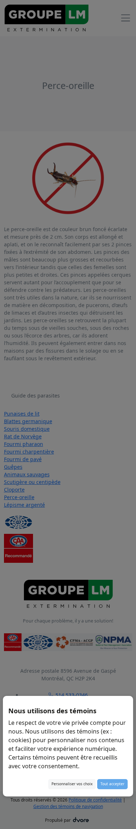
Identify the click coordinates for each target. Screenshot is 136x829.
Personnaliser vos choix (71, 783)
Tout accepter (112, 783)
